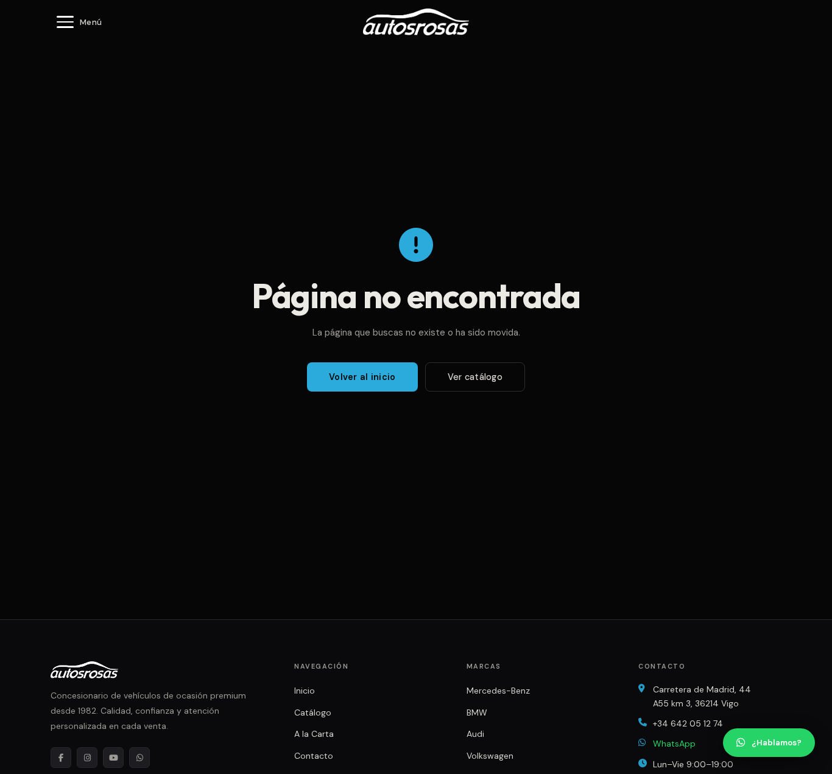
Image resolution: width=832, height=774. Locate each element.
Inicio (304, 690)
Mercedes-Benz (498, 690)
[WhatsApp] (139, 757)
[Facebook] (61, 757)
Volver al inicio (362, 376)
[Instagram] (87, 757)
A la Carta (314, 733)
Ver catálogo (475, 376)
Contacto (313, 755)
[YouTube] (113, 757)
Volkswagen (490, 755)
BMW (477, 712)
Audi (475, 733)
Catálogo (312, 712)
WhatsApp (674, 743)
